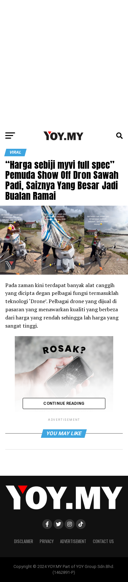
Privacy (46, 541)
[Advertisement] (64, 64)
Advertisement (73, 541)
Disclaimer (23, 541)
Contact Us (103, 541)
